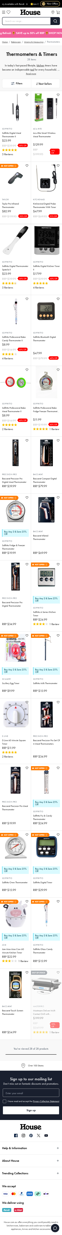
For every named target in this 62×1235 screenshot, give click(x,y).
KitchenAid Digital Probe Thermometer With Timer (44, 205)
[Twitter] (38, 1135)
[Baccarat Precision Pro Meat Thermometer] (15, 780)
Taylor (5, 199)
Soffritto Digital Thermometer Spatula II (15, 268)
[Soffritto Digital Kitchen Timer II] (46, 240)
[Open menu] (3, 12)
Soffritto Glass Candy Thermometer (43, 951)
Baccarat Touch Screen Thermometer (12, 1012)
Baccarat (38, 474)
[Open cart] (58, 12)
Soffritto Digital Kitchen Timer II (46, 268)
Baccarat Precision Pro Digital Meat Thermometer (14, 480)
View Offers (50, 3)
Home (5, 42)
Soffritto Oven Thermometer (15, 882)
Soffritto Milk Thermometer (45, 683)
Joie (4, 945)
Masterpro (38, 1006)
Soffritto (7, 129)
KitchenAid (39, 199)
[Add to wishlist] (27, 95)
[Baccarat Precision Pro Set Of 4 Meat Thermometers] (46, 714)
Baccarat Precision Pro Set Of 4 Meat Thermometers (46, 742)
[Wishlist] (8, 12)
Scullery (6, 679)
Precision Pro (9, 474)
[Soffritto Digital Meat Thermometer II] (15, 107)
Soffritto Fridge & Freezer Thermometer (13, 547)
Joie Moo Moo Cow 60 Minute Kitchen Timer (13, 951)
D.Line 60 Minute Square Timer (14, 742)
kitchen (40, 65)
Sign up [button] (31, 1110)
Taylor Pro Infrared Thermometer (10, 205)
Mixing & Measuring (33, 42)
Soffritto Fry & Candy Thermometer (42, 817)
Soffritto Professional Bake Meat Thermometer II (14, 409)
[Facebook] (16, 1136)
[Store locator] (53, 12)
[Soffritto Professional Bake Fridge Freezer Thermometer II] (46, 382)
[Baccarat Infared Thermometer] (46, 510)
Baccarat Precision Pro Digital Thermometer (12, 604)
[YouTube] (46, 1135)
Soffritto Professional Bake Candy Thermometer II (14, 339)
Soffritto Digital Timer (42, 882)
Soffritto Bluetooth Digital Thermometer (44, 339)
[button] (16, 83)
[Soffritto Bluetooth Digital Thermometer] (46, 311)
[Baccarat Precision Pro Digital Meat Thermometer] (15, 453)
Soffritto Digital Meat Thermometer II (11, 135)
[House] (30, 12)
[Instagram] (23, 1136)
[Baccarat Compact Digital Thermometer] (46, 453)
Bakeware (16, 42)
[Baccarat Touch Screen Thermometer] (15, 985)
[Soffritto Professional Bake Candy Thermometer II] (15, 311)
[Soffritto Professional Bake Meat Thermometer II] (15, 382)
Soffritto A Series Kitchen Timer (44, 614)
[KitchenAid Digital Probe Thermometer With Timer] (46, 178)
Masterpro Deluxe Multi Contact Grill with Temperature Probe (44, 1012)
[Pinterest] (31, 1135)
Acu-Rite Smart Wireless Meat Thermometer (44, 135)
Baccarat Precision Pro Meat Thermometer (15, 808)
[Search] (55, 21)
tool (32, 69)
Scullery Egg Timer (10, 683)
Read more (31, 73)
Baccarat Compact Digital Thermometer (45, 480)
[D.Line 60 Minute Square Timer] (15, 714)
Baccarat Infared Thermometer (40, 537)
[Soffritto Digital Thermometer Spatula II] (15, 240)
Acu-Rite (37, 129)
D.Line (5, 736)
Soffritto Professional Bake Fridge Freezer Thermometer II (46, 409)
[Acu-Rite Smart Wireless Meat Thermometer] (46, 107)
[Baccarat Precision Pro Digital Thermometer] (15, 576)
